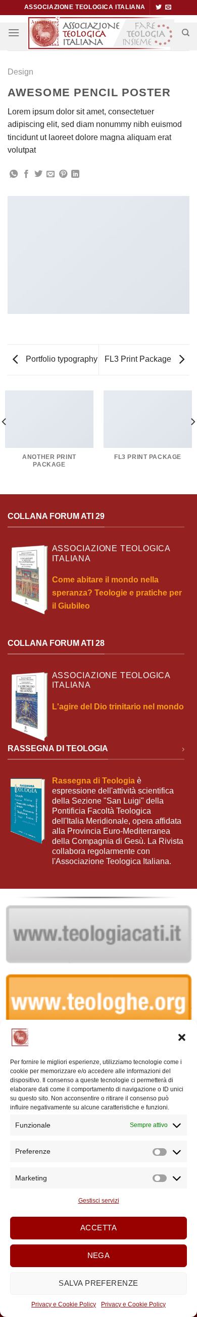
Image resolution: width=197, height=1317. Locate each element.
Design (20, 72)
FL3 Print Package (139, 359)
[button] (182, 1037)
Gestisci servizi (98, 1200)
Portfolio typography (60, 359)
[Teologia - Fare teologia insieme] (100, 33)
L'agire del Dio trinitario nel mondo (118, 706)
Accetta (98, 1227)
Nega (98, 1255)
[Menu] (14, 32)
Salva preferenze (98, 1283)
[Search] (185, 32)
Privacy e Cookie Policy (63, 1304)
